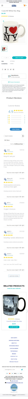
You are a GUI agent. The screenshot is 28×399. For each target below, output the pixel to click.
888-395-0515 (16, 2)
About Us (14, 343)
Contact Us (13, 356)
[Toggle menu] (4, 5)
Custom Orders (14, 348)
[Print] (8, 69)
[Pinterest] (13, 69)
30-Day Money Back (15, 77)
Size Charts (14, 337)
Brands (14, 353)
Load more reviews (13, 276)
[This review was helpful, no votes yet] (20, 172)
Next (27, 311)
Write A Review (15, 129)
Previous (1, 311)
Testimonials (13, 351)
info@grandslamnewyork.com (14, 382)
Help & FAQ (14, 359)
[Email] (5, 69)
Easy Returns (14, 75)
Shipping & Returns (14, 340)
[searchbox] (13, 136)
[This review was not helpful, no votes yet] (22, 172)
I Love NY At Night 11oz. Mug (14, 321)
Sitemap (14, 395)
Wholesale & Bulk (14, 345)
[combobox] (17, 144)
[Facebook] (3, 69)
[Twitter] (11, 69)
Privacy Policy (14, 361)
